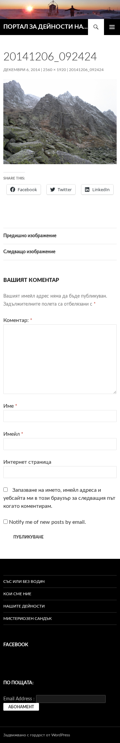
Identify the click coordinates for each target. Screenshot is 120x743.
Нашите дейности (24, 606)
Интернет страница (27, 462)
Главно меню (112, 27)
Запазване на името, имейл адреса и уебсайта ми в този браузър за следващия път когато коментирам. (59, 498)
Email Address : (19, 699)
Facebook (15, 645)
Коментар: (17, 320)
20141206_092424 (86, 70)
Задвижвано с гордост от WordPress (36, 735)
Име (10, 406)
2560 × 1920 (54, 70)
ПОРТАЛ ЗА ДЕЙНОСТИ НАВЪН (45, 27)
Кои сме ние (17, 594)
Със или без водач (24, 582)
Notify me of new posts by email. (47, 522)
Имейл (13, 434)
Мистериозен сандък (27, 619)
